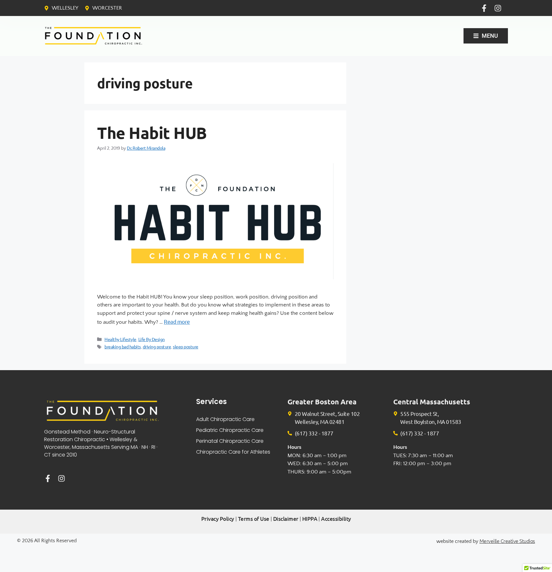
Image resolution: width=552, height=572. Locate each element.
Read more (177, 321)
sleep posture (185, 346)
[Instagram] (498, 8)
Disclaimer (285, 518)
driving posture (157, 346)
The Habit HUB (152, 133)
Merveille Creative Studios (507, 540)
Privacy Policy (217, 518)
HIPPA (310, 518)
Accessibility (336, 518)
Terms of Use (253, 518)
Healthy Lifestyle (120, 339)
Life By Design (151, 339)
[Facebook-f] (484, 8)
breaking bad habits (122, 346)
